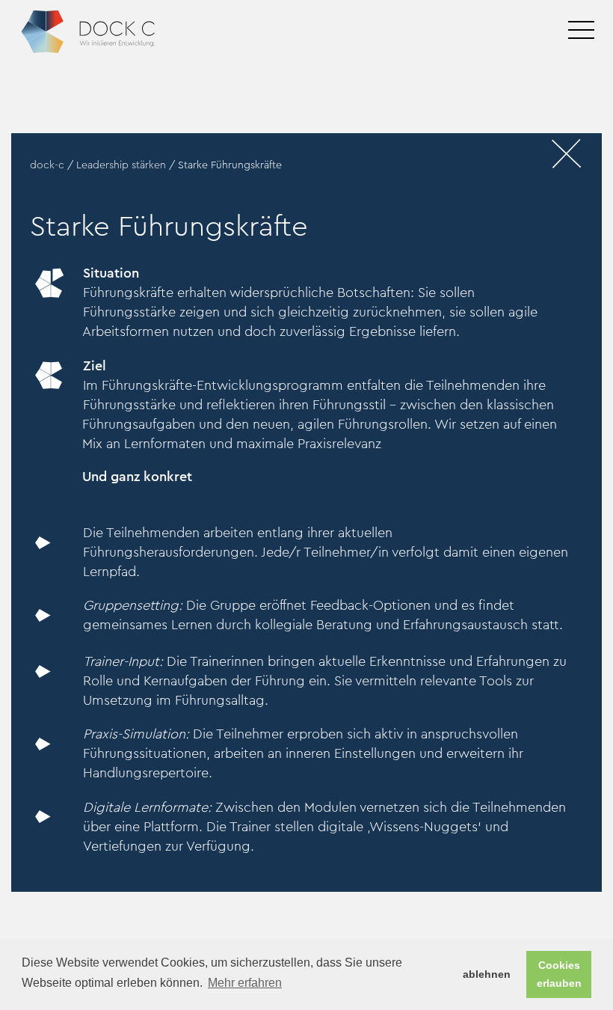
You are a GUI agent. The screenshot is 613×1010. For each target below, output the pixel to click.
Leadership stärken (121, 165)
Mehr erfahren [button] (245, 982)
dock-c (47, 165)
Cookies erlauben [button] (559, 974)
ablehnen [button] (487, 974)
